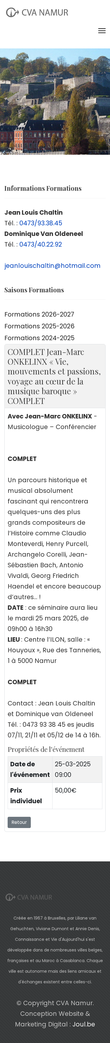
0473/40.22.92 (40, 244)
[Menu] (102, 31)
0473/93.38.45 (40, 223)
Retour (19, 822)
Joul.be (83, 1024)
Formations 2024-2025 (39, 338)
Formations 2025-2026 (39, 326)
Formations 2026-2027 (39, 314)
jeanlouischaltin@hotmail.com (52, 265)
